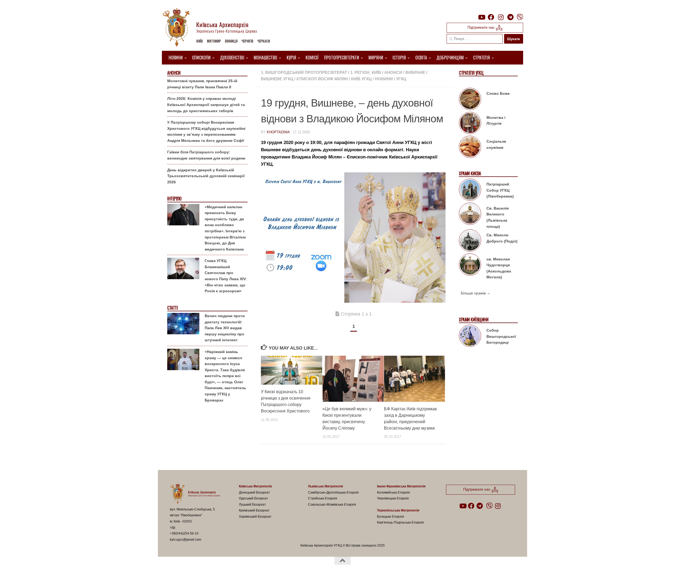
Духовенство (232, 57)
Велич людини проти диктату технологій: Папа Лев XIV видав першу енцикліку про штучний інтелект (225, 328)
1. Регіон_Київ (365, 72)
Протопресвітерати (341, 57)
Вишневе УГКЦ (277, 79)
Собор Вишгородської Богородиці (501, 336)
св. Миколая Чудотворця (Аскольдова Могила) (498, 268)
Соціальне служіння (496, 144)
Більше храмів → (475, 293)
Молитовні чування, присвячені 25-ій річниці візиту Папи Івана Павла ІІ (202, 84)
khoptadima (278, 132)
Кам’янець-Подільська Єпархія (400, 522)
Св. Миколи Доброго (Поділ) (501, 238)
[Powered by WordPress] (189, 569)
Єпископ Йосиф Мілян (322, 79)
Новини (176, 57)
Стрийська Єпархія (322, 498)
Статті (172, 308)
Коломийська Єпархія (393, 492)
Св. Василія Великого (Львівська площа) (497, 217)
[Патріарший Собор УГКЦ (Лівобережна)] (470, 191)
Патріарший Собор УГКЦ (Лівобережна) (500, 190)
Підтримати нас (481, 27)
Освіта (421, 57)
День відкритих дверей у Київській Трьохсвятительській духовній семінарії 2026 (206, 176)
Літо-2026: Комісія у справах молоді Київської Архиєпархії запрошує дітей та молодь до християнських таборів (206, 104)
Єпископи (201, 57)
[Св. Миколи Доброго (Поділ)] (470, 241)
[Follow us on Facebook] (491, 17)
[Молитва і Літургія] (470, 124)
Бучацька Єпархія (390, 516)
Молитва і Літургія (495, 120)
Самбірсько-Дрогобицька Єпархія (333, 492)
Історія (399, 57)
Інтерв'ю (174, 199)
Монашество (265, 57)
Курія (291, 57)
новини (384, 79)
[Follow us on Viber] (520, 17)
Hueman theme (232, 569)
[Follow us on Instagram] (500, 17)
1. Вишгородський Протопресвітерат (304, 72)
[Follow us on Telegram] (510, 17)
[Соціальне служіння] (470, 148)
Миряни (375, 57)
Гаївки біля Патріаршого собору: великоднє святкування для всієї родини (206, 155)
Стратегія (481, 57)
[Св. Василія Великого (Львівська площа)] (470, 215)
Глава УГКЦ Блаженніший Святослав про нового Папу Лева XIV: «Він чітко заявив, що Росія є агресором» (226, 276)
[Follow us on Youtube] (481, 17)
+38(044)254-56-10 (184, 533)
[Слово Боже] (470, 100)
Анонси (393, 72)
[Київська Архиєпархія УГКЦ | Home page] (214, 28)
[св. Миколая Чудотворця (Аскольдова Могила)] (470, 265)
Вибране (415, 72)
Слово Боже (498, 93)
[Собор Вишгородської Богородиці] (470, 337)
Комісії (312, 57)
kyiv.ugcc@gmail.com (185, 539)
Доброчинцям (450, 57)
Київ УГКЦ (361, 79)
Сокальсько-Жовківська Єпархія (332, 504)
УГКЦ (401, 79)
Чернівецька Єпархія (393, 498)
